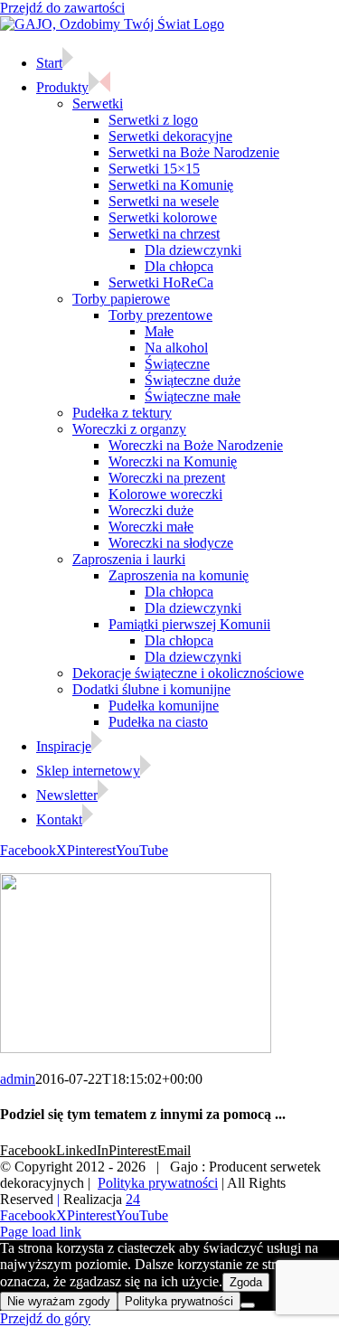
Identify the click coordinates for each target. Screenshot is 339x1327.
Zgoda (246, 1282)
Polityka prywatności (158, 1183)
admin (17, 1079)
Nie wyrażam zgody (58, 1301)
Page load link (40, 1231)
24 (133, 1199)
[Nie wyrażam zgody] (247, 1305)
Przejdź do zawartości (62, 7)
